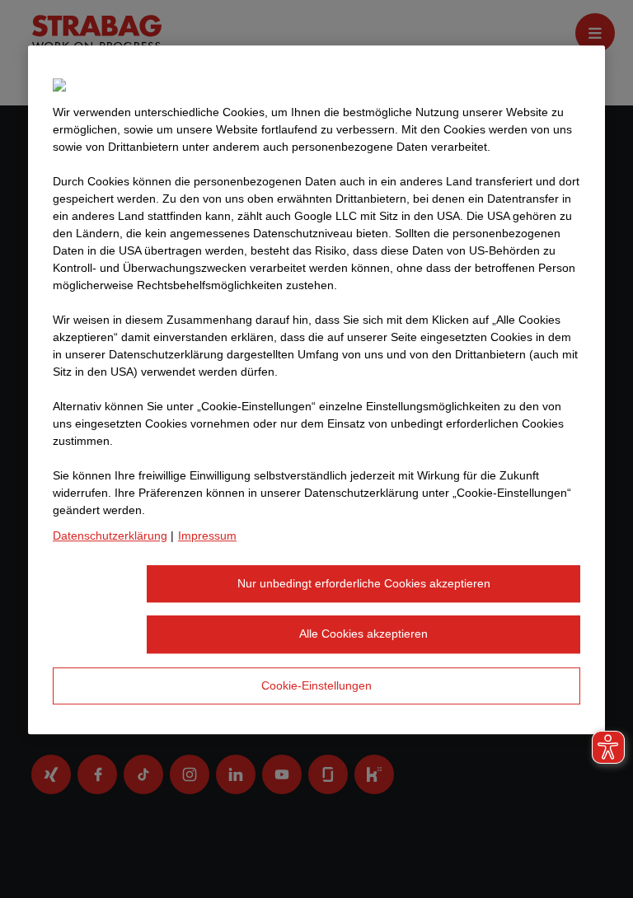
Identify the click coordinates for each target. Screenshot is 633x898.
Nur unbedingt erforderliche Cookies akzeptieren (363, 583)
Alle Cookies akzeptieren (363, 633)
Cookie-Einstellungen (316, 685)
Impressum (207, 535)
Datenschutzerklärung (110, 535)
